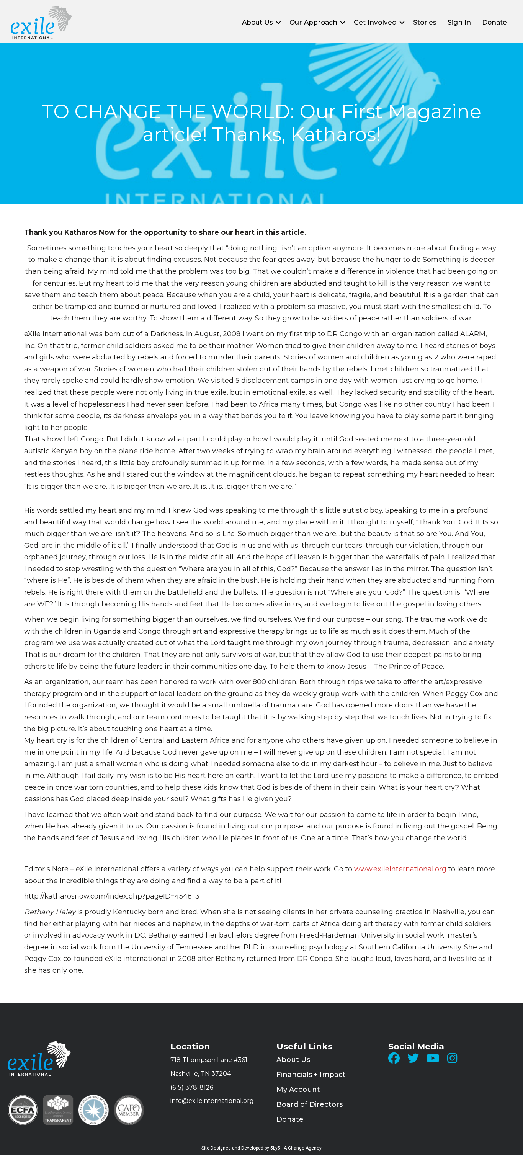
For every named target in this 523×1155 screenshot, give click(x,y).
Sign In (459, 22)
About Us (257, 22)
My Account (298, 1089)
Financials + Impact (311, 1074)
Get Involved (375, 22)
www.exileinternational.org (400, 869)
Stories (424, 22)
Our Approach (313, 22)
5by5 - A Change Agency (296, 1148)
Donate (494, 22)
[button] (278, 22)
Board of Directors (309, 1104)
